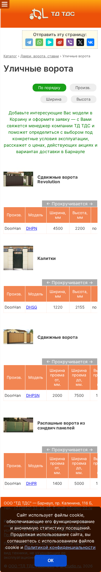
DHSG (31, 307)
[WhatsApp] (39, 42)
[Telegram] (29, 42)
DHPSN (33, 395)
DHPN (31, 228)
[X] (80, 42)
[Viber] (70, 42)
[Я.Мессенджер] (49, 42)
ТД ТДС (63, 13)
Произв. (82, 87)
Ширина (53, 99)
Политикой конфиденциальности (60, 547)
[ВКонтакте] (90, 42)
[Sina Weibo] (59, 42)
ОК (51, 560)
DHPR (31, 483)
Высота (83, 99)
